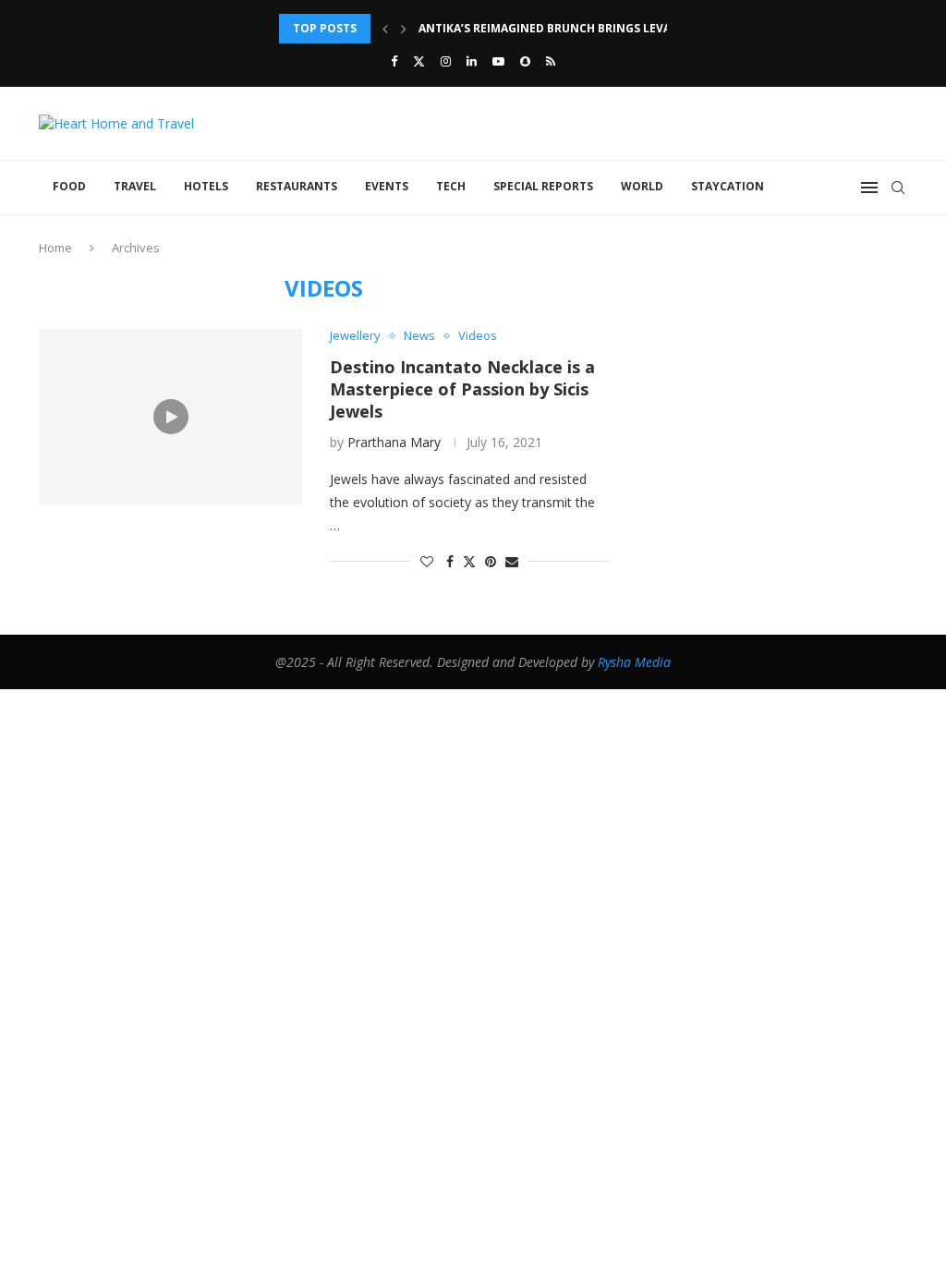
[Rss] (550, 61)
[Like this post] (426, 561)
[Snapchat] (525, 61)
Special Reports (543, 186)
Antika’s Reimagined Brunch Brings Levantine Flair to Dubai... (613, 28)
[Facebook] (394, 61)
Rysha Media (634, 662)
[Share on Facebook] (450, 561)
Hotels (206, 186)
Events (386, 186)
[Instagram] (446, 61)
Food (69, 186)
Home (55, 247)
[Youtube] (498, 61)
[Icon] (171, 416)
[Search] (898, 187)
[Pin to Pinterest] (490, 561)
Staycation (727, 186)
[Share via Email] (511, 561)
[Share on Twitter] (469, 561)
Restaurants (296, 186)
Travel (135, 186)
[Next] (403, 28)
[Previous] (385, 28)
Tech (451, 186)
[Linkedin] (472, 61)
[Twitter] (419, 61)
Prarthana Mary (394, 442)
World (642, 186)
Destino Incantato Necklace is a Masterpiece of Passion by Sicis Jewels (462, 389)
